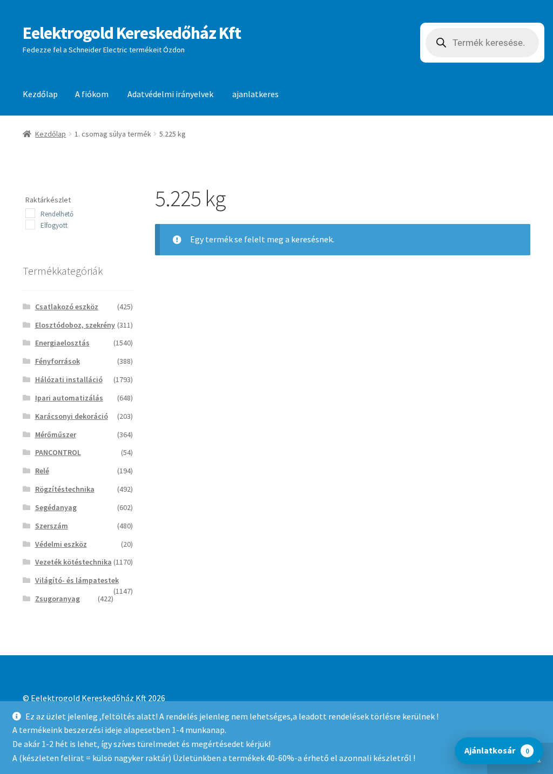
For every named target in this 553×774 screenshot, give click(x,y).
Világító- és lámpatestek (77, 580)
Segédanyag (56, 507)
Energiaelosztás (62, 343)
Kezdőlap (40, 94)
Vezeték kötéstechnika (73, 562)
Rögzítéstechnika (65, 489)
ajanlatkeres (255, 94)
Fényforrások (57, 361)
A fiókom (92, 94)
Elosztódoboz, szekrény (75, 325)
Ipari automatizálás (69, 398)
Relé (42, 471)
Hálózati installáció (69, 379)
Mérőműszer (55, 434)
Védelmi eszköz (61, 544)
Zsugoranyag (57, 598)
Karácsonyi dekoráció (71, 416)
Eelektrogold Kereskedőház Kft (132, 33)
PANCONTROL (58, 452)
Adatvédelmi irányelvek (170, 94)
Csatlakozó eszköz (66, 306)
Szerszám (51, 526)
